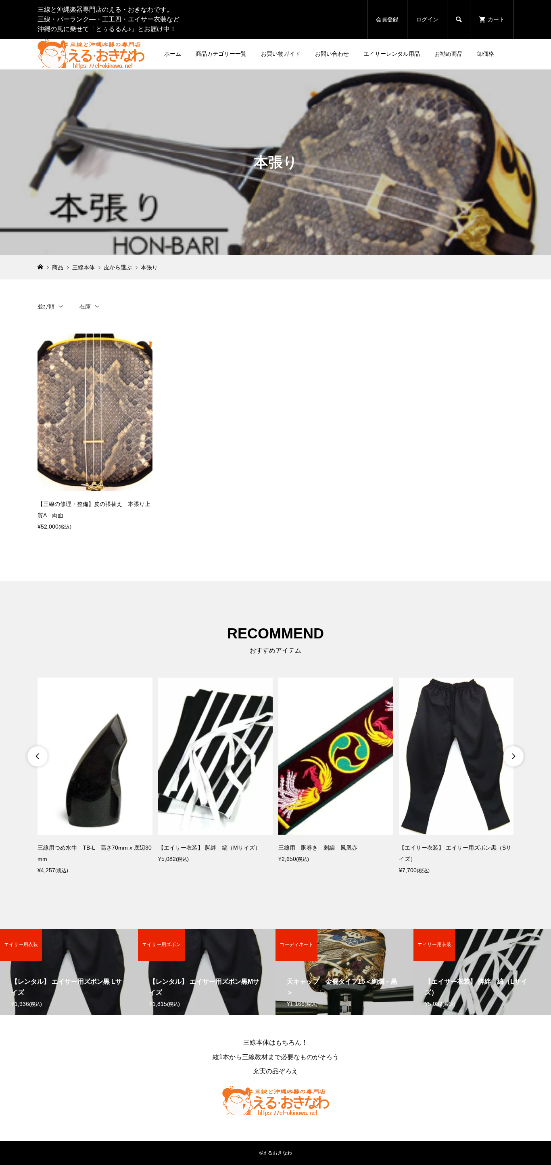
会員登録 (387, 19)
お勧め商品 (448, 53)
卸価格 (485, 53)
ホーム (172, 53)
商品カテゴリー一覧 (221, 53)
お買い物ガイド (281, 53)
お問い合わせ (332, 53)
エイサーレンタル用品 (391, 53)
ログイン (427, 19)
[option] (95, 777)
